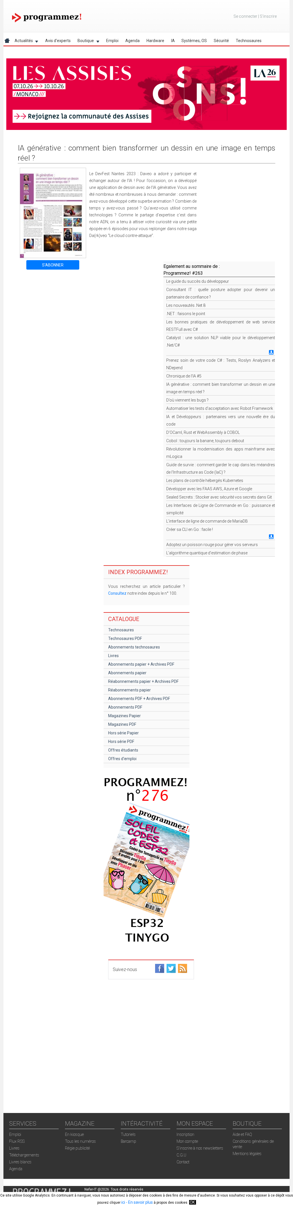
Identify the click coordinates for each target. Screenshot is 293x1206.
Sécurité (221, 40)
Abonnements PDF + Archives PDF (139, 698)
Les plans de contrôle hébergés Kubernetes (204, 480)
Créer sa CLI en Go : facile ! (189, 529)
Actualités (22, 41)
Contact (183, 1162)
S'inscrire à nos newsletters (200, 1148)
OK (192, 1202)
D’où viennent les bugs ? (187, 400)
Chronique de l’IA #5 (183, 376)
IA (173, 40)
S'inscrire (268, 16)
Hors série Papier (123, 733)
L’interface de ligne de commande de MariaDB (207, 521)
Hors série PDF (121, 741)
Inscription (185, 1134)
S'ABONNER (53, 265)
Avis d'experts (58, 40)
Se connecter (245, 16)
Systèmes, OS (194, 40)
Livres (113, 655)
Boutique (84, 41)
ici (123, 1202)
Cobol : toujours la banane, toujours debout (205, 440)
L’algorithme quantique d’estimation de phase (207, 553)
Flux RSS (17, 1141)
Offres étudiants (123, 750)
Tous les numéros (80, 1141)
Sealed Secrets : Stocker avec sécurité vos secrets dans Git (219, 497)
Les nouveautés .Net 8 (185, 305)
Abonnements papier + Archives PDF (141, 664)
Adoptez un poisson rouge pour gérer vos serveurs (212, 544)
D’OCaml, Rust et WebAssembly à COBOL (203, 432)
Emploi (112, 40)
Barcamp (128, 1141)
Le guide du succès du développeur (197, 281)
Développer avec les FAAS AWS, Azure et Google (209, 489)
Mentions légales (247, 1153)
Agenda (132, 40)
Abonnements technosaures (134, 647)
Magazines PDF (122, 724)
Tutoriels (128, 1134)
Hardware (155, 40)
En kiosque (74, 1134)
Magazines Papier (124, 715)
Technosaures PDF (125, 638)
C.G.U (181, 1155)
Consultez (117, 593)
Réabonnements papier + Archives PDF (143, 681)
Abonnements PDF (125, 707)
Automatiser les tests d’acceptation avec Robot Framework (219, 408)
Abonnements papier (127, 673)
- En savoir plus (139, 1202)
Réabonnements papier (129, 690)
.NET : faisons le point (185, 313)
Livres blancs (20, 1162)
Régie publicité (77, 1148)
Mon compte (187, 1141)
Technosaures (249, 40)
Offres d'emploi (122, 758)
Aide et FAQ (242, 1134)
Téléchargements (24, 1155)
